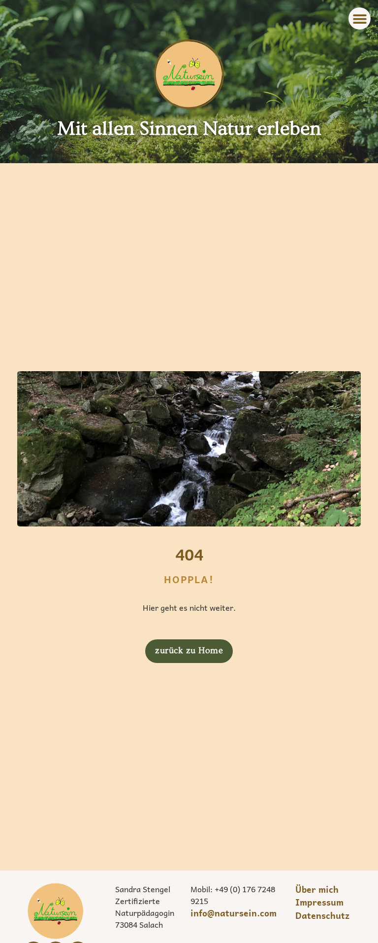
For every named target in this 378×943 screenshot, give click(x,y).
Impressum (319, 902)
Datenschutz (322, 915)
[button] (359, 18)
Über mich (317, 889)
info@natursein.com (233, 913)
